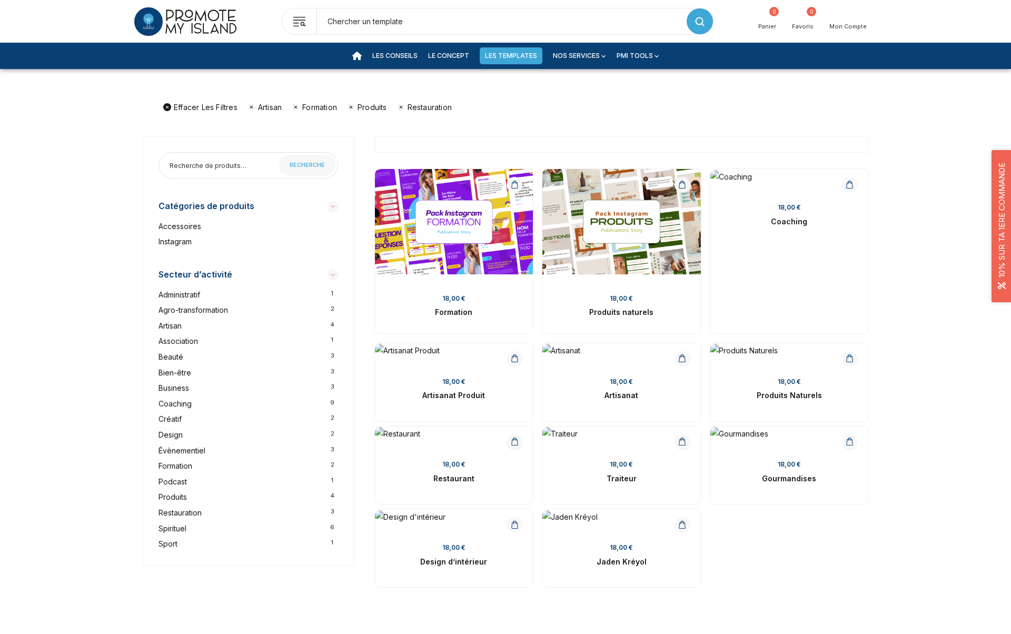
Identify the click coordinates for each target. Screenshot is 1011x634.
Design (170, 434)
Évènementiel (181, 450)
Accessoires (179, 226)
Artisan (270, 107)
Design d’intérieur (453, 561)
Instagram (175, 241)
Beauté (170, 356)
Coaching (175, 403)
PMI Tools (635, 56)
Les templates (511, 56)
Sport (167, 543)
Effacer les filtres (205, 107)
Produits (372, 107)
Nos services (576, 56)
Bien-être (174, 372)
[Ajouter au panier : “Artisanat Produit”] (514, 359)
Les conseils (395, 56)
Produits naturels (621, 312)
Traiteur (622, 478)
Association (178, 340)
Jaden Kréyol (622, 561)
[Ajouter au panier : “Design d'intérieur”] (514, 525)
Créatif (170, 418)
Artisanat (621, 395)
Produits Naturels (789, 395)
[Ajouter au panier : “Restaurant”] (514, 442)
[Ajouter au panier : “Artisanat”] (682, 359)
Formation (319, 107)
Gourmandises (789, 478)
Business (173, 387)
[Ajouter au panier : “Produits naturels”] (682, 185)
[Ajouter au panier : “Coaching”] (850, 185)
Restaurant (453, 478)
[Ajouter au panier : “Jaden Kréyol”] (682, 525)
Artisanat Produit (453, 395)
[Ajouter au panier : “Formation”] (514, 185)
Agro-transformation (193, 309)
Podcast (172, 481)
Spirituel (172, 528)
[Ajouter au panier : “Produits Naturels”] (850, 359)
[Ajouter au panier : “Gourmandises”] (850, 442)
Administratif (179, 294)
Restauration (430, 107)
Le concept (448, 56)
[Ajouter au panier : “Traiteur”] (682, 442)
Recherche (307, 165)
